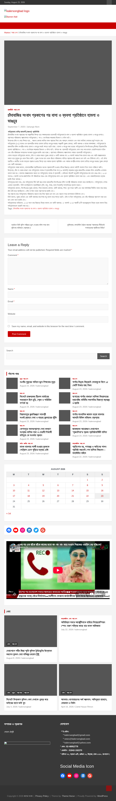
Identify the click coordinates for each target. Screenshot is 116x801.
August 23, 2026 (27, 386)
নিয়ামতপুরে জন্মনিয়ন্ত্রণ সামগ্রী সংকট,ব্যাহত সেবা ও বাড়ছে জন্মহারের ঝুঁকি (38, 416)
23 (102, 496)
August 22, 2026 (79, 457)
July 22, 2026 (67, 629)
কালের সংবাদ (28, 796)
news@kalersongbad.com (77, 739)
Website (11, 314)
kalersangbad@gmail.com (77, 735)
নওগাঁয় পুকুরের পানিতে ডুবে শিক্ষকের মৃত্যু (37, 382)
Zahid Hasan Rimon (84, 707)
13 (58, 490)
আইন (21, 443)
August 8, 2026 (13, 658)
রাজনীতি (10, 110)
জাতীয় (25, 443)
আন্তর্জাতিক (75, 443)
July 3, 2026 (11, 707)
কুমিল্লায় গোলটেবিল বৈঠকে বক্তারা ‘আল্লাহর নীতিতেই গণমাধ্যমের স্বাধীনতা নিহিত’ (86, 226)
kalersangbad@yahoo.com (77, 742)
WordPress (102, 796)
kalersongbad (42, 386)
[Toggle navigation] (7, 25)
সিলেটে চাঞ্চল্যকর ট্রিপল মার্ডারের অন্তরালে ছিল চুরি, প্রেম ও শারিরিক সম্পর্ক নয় (35, 400)
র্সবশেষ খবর (13, 373)
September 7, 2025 (16, 127)
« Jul (8, 513)
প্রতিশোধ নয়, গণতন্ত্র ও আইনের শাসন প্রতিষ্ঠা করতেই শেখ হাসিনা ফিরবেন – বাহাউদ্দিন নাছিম (89, 450)
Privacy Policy (42, 796)
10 (14, 490)
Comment (13, 255)
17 (14, 496)
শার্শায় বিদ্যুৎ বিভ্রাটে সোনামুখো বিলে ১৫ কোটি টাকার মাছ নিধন (90, 384)
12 (43, 490)
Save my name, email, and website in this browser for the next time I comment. (48, 326)
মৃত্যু (21, 379)
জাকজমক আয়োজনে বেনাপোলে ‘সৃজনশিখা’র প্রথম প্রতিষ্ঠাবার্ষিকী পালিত (89, 430)
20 (58, 496)
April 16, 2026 (67, 707)
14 (73, 490)
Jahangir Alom (33, 127)
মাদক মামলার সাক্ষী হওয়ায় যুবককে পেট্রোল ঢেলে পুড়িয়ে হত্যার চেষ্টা (34, 448)
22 (87, 496)
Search (9, 350)
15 (87, 490)
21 (73, 496)
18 (28, 496)
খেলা (8, 611)
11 (28, 490)
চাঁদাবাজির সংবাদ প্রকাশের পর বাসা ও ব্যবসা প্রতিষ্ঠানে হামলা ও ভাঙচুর (36, 208)
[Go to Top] (109, 788)
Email (11, 301)
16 (102, 490)
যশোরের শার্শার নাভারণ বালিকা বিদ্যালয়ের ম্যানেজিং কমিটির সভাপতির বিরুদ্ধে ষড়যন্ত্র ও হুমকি (91, 400)
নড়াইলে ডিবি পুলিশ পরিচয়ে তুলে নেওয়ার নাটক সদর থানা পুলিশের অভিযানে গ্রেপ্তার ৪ (30, 226)
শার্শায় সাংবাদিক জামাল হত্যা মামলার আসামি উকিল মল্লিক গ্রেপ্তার (88, 416)
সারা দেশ (17, 110)
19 (43, 496)
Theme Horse (68, 796)
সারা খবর (19, 693)
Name (11, 289)
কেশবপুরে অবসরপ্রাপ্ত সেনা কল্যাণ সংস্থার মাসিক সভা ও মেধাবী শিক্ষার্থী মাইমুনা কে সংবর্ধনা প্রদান (36, 432)
